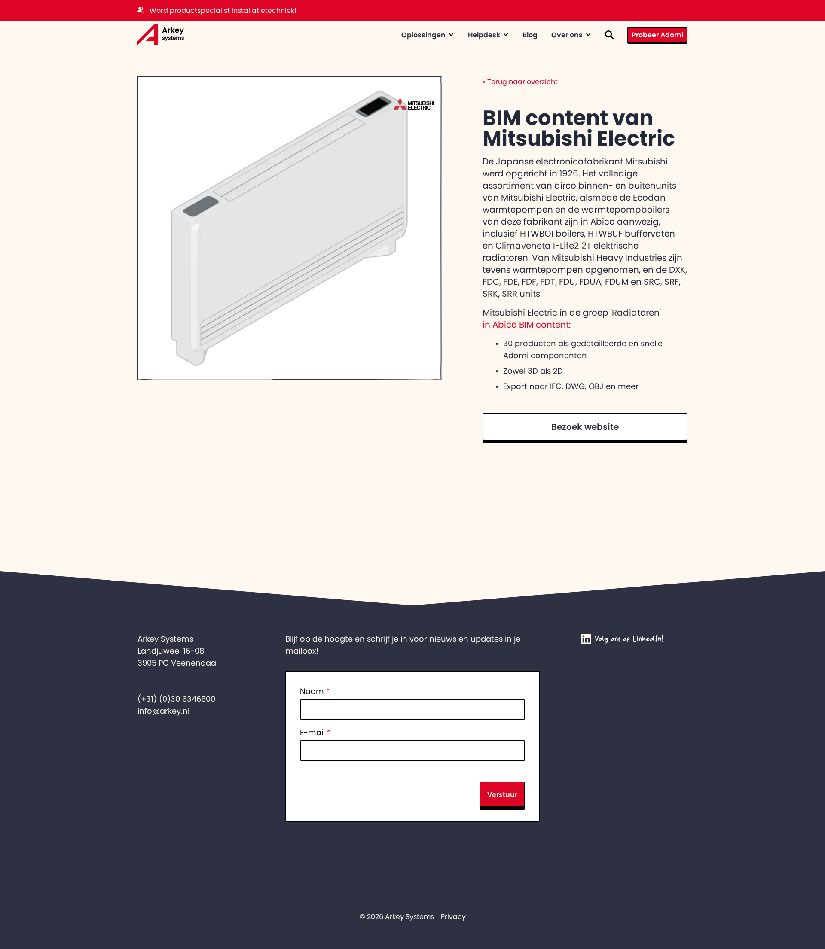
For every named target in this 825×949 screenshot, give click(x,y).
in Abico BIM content (526, 324)
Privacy (453, 916)
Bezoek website (585, 427)
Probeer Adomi (657, 34)
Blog (530, 34)
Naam (315, 691)
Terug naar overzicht (520, 81)
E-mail (315, 732)
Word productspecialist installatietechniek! (223, 10)
